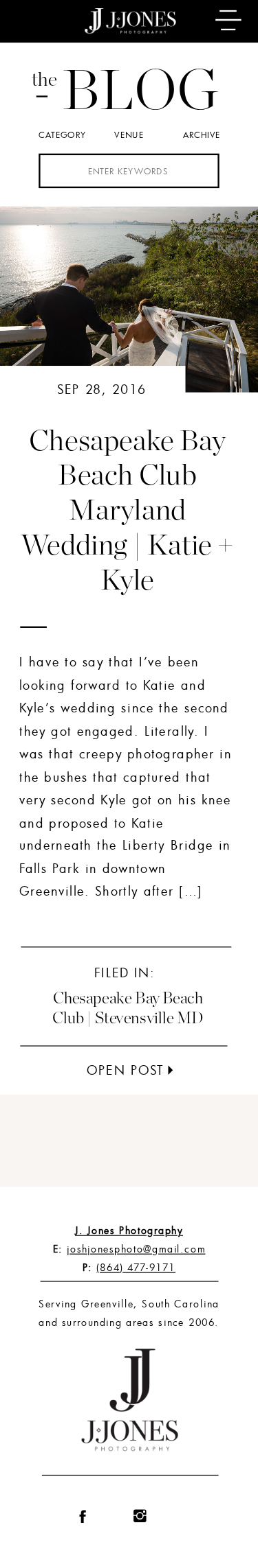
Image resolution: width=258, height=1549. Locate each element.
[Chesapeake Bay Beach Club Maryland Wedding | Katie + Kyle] (170, 1070)
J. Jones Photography (129, 1230)
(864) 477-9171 (135, 1267)
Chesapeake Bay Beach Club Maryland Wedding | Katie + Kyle (127, 511)
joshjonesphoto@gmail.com (136, 1248)
